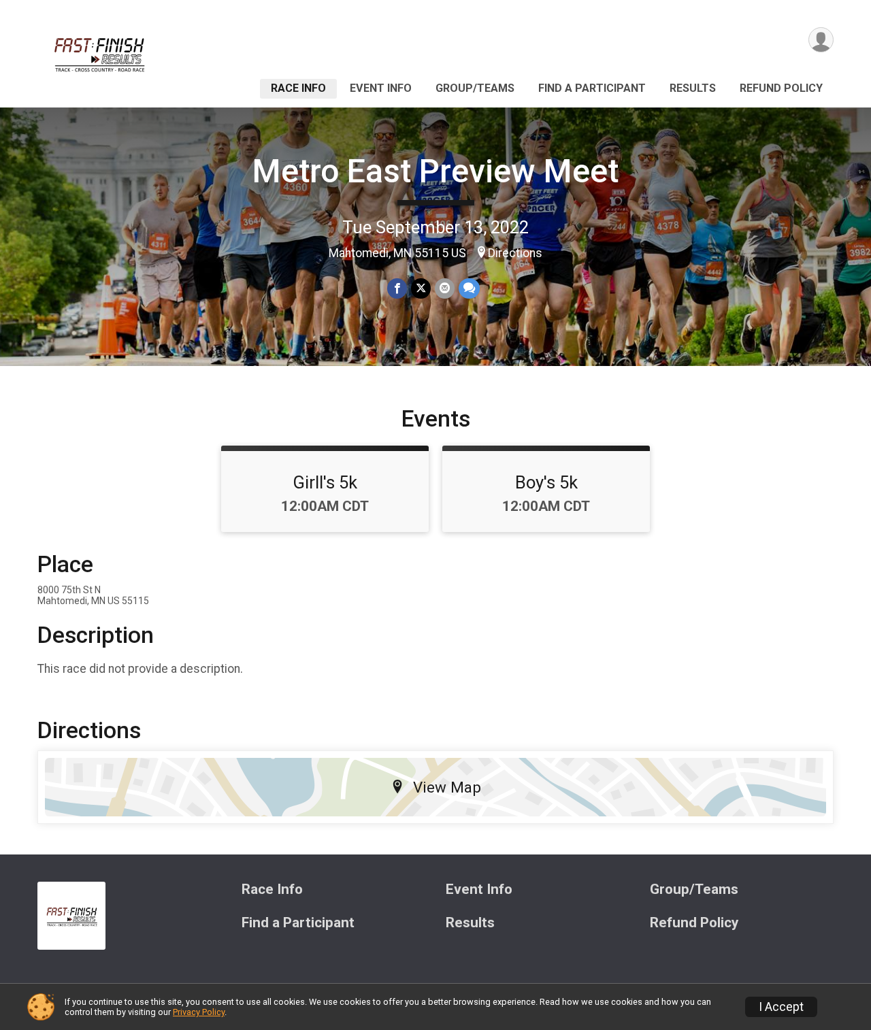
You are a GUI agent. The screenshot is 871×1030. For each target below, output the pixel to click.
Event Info (381, 88)
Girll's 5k (325, 482)
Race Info (298, 88)
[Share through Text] (469, 288)
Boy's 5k (546, 482)
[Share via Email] (445, 288)
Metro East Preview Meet (435, 171)
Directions (515, 253)
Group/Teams (475, 88)
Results (693, 88)
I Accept (781, 1007)
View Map (447, 787)
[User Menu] (821, 39)
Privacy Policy (199, 1012)
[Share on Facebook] (397, 288)
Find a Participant (592, 88)
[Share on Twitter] (421, 288)
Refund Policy (781, 88)
